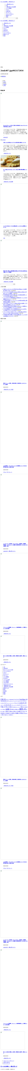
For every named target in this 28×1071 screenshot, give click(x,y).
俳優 (11, 706)
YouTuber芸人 (4, 700)
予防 (7, 706)
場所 (22, 706)
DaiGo (7, 699)
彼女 (17, 709)
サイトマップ (6, 1063)
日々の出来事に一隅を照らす (8, 1)
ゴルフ (2, 705)
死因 (7, 711)
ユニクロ (25, 705)
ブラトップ (13, 705)
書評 (4, 711)
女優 (8, 709)
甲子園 (24, 711)
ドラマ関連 (6, 27)
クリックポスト (7, 32)
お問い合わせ (6, 1062)
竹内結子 (8, 713)
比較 (11, 711)
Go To (17, 699)
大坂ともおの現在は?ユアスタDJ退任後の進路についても (14, 142)
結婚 (18, 713)
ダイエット (6, 31)
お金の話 (5, 30)
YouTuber (23, 699)
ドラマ (7, 705)
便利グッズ (6, 34)
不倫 (3, 707)
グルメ (5, 28)
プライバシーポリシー (8, 1060)
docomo (12, 699)
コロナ (23, 703)
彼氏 (22, 709)
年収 (13, 709)
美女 (22, 713)
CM (4, 24)
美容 (4, 35)
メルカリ (19, 705)
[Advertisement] (14, 51)
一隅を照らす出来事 (8, 25)
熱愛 (20, 711)
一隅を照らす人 (7, 23)
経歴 (13, 713)
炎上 (16, 711)
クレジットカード (10, 703)
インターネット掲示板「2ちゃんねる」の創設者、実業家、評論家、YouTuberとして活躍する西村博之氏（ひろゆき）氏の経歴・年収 (15, 545)
